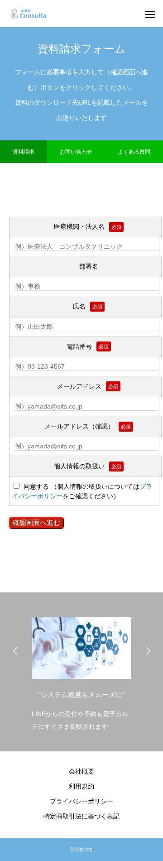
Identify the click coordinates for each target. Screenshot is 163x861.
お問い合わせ (76, 152)
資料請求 (23, 152)
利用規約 (81, 786)
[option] (81, 672)
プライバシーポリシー (81, 801)
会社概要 (81, 771)
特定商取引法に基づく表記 (81, 816)
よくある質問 (134, 152)
